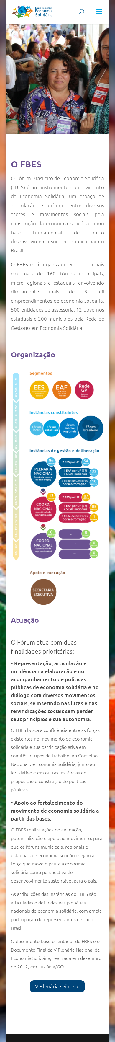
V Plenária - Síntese (57, 986)
